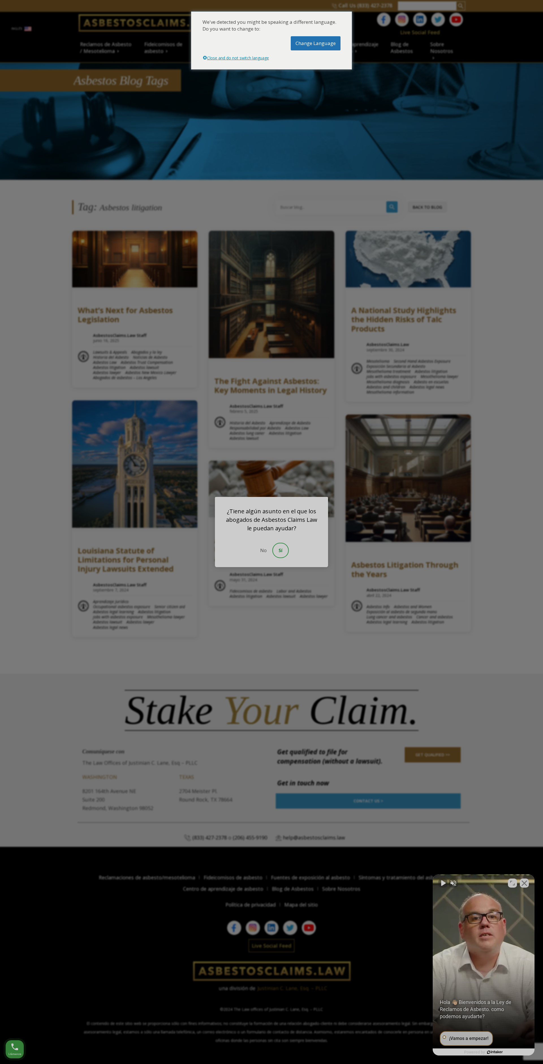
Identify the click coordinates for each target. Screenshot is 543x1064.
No (263, 550)
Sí (281, 550)
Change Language (316, 43)
